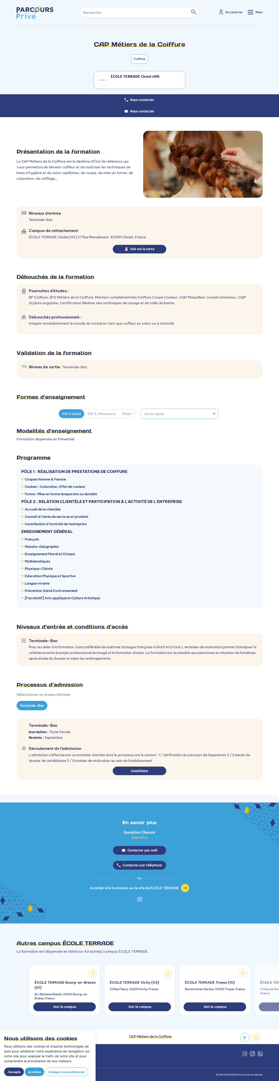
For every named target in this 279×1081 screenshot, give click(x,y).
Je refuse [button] (34, 1072)
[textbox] (179, 414)
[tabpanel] (139, 726)
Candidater (139, 771)
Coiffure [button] (139, 59)
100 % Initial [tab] (71, 414)
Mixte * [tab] (127, 414)
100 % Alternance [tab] (101, 414)
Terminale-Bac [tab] (32, 706)
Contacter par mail (142, 850)
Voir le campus (64, 1007)
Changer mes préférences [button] (66, 1072)
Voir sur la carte (142, 249)
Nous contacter (142, 111)
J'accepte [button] (14, 1072)
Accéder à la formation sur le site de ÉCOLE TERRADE (134, 888)
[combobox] (179, 414)
